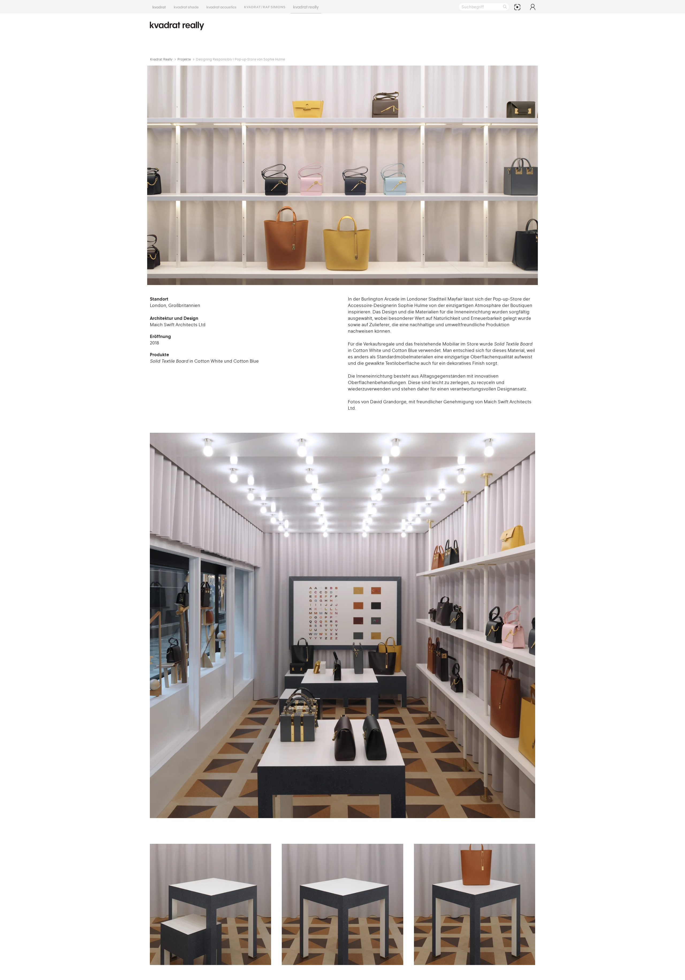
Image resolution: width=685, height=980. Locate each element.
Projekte (184, 59)
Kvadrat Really (161, 59)
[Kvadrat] (159, 6)
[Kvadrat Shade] (186, 6)
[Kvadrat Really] (306, 6)
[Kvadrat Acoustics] (221, 6)
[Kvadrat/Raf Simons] (265, 6)
